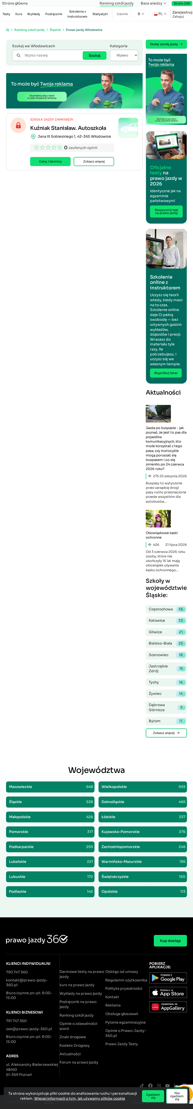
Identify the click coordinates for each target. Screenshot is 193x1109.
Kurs (18, 14)
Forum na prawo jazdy (79, 1062)
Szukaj (95, 55)
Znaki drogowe (73, 1037)
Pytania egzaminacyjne (125, 1022)
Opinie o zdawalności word (78, 1026)
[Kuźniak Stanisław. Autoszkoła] (128, 128)
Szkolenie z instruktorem (77, 14)
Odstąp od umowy (121, 971)
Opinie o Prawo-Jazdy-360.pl (125, 1033)
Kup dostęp (170, 940)
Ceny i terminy (50, 161)
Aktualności (70, 1054)
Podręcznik (53, 14)
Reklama (113, 1005)
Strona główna (15, 3)
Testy (6, 14)
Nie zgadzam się (177, 1096)
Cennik (122, 14)
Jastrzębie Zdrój (166, 668)
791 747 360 (16, 1021)
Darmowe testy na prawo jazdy (82, 974)
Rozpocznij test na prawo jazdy (166, 211)
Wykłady (33, 14)
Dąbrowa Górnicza (165, 707)
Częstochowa (166, 609)
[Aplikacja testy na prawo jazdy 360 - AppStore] (168, 993)
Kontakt (112, 997)
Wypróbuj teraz (166, 373)
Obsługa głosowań (121, 1014)
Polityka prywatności (123, 988)
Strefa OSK (182, 3)
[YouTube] (167, 1086)
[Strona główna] (7, 30)
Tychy (166, 682)
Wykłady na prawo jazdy (81, 993)
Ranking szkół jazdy (117, 3)
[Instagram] (158, 1086)
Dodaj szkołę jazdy (164, 44)
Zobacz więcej (94, 161)
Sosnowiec (166, 655)
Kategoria (118, 46)
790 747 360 (17, 972)
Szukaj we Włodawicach (33, 46)
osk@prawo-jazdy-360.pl (29, 1029)
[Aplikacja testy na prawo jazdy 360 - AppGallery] (168, 1007)
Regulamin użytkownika (126, 980)
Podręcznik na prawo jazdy (78, 1004)
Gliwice (166, 632)
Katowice (166, 620)
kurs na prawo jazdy (77, 985)
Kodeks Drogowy (75, 1045)
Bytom (165, 721)
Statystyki (100, 14)
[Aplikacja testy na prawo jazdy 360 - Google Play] (168, 978)
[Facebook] (150, 1086)
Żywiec (166, 693)
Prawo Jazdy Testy (121, 1044)
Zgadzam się (153, 1096)
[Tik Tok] (141, 1086)
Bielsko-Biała (166, 643)
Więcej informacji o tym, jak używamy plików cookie (79, 1098)
